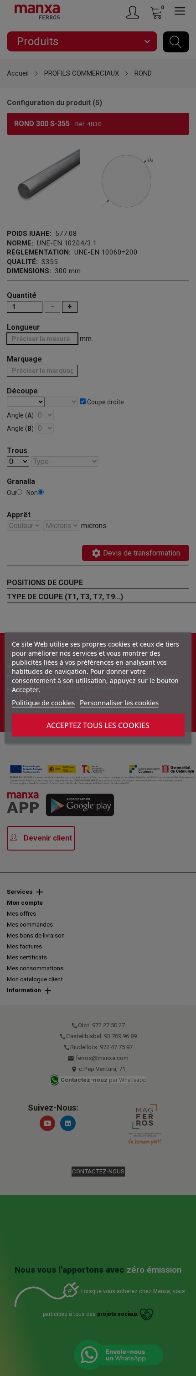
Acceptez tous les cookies (98, 725)
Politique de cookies (43, 702)
